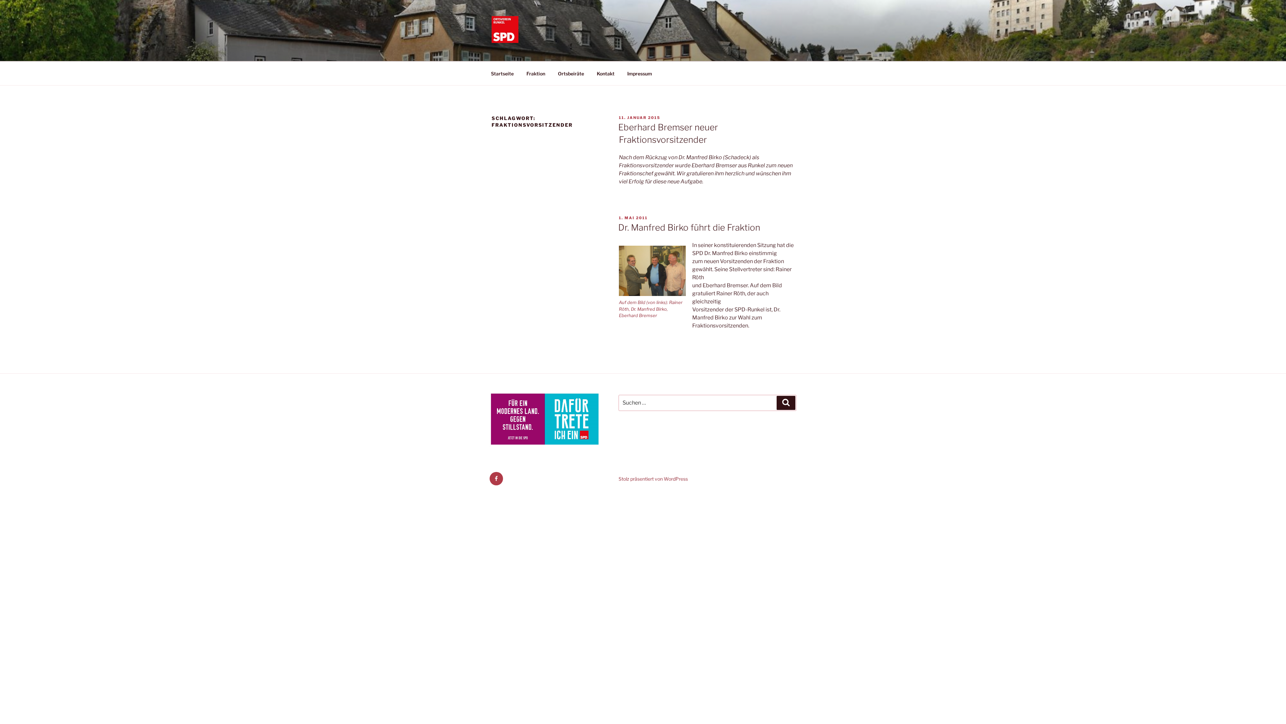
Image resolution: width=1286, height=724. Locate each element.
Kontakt (606, 73)
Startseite (502, 73)
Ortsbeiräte (571, 73)
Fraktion (535, 73)
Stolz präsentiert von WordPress (653, 479)
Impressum (639, 73)
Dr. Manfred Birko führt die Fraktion (689, 227)
